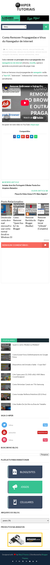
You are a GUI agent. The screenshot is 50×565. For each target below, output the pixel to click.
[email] (30, 561)
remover (25, 49)
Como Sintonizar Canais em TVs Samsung (28, 384)
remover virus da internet (25, 52)
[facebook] (16, 561)
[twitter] (13, 561)
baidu (11, 49)
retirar (37, 54)
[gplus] (19, 561)
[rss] (26, 561)
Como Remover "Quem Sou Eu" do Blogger (18, 223)
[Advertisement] (25, 156)
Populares (9, 340)
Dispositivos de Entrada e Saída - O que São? (29, 364)
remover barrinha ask (36, 49)
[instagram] (23, 561)
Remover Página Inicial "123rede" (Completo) (43, 223)
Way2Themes (24, 554)
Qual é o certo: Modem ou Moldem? (25, 345)
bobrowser (17, 49)
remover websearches (26, 54)
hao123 (7, 76)
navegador (37, 72)
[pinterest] (36, 561)
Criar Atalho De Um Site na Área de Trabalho (29, 404)
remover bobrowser (9, 52)
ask (6, 49)
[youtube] (33, 561)
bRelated (46, 240)
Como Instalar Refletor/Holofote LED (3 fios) (29, 394)
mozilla (32, 63)
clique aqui (34, 125)
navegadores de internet (12, 63)
